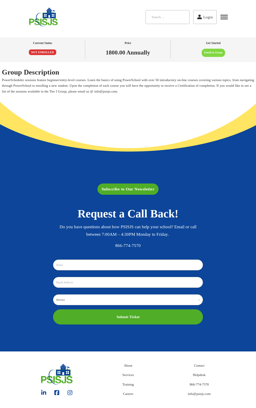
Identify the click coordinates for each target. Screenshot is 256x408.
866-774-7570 (128, 245)
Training (128, 384)
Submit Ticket (128, 317)
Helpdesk (199, 375)
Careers (128, 394)
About (128, 365)
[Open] (224, 17)
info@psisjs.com (199, 394)
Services (128, 375)
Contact (199, 365)
